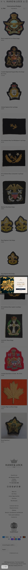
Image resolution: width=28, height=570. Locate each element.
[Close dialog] (26, 277)
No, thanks (21, 290)
